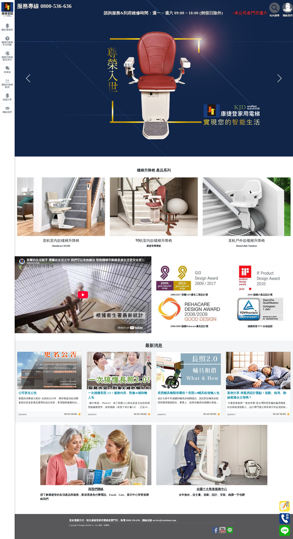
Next (279, 78)
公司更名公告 (27, 393)
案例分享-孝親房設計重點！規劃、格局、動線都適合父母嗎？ (256, 395)
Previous (28, 78)
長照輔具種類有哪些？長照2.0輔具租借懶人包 (188, 393)
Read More (71, 414)
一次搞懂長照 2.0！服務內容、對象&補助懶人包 (117, 395)
